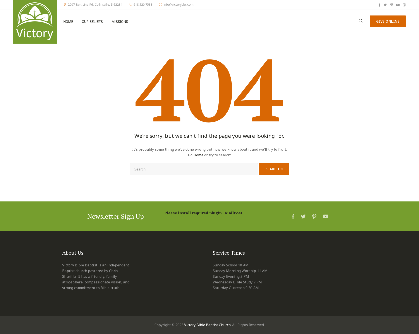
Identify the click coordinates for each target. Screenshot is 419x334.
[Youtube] (398, 5)
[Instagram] (404, 5)
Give (388, 21)
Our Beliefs (92, 22)
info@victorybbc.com (179, 5)
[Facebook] (379, 5)
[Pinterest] (391, 5)
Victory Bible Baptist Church (207, 324)
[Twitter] (385, 5)
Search (272, 169)
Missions (120, 22)
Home (68, 22)
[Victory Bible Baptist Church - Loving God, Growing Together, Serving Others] (35, 22)
